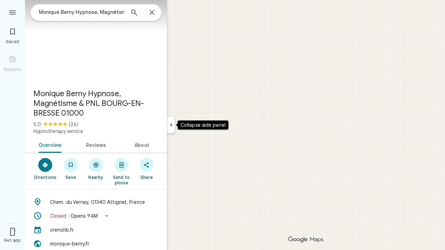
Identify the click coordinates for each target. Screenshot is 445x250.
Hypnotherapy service (58, 131)
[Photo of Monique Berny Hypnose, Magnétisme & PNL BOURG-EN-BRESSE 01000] (96, 41)
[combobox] (81, 12)
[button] (96, 216)
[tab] (49, 144)
